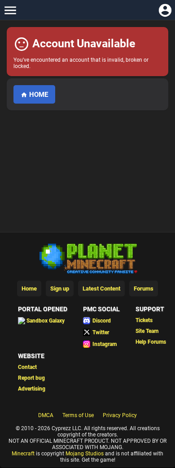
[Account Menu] (165, 10)
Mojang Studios (85, 453)
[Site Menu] (10, 10)
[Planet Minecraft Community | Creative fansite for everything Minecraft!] (87, 257)
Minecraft (23, 453)
